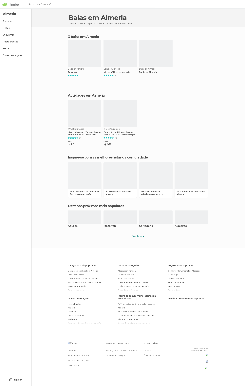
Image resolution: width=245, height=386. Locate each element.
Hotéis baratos (74, 304)
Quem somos (74, 365)
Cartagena (146, 226)
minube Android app (115, 355)
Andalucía (72, 319)
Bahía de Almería (148, 72)
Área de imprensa (152, 355)
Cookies (72, 350)
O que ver (8, 35)
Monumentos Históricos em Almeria (84, 282)
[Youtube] (206, 344)
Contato (147, 350)
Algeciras (181, 226)
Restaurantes (10, 41)
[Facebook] (192, 344)
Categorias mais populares (82, 265)
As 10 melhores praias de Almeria (118, 192)
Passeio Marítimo (176, 278)
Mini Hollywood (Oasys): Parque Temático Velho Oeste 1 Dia (84, 133)
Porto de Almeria (176, 282)
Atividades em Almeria (86, 95)
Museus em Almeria (77, 286)
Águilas (73, 226)
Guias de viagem (12, 55)
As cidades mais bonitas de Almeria (191, 192)
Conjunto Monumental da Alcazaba (184, 271)
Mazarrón (110, 226)
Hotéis (6, 28)
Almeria (71, 308)
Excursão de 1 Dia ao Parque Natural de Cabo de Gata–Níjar (119, 133)
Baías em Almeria (126, 275)
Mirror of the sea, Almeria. (117, 72)
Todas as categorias (128, 265)
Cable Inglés (173, 275)
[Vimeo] (201, 344)
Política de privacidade (78, 355)
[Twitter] (197, 344)
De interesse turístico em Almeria (83, 278)
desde (70, 141)
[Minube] (10, 4)
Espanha (72, 311)
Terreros (72, 72)
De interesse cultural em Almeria (83, 271)
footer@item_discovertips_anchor (122, 350)
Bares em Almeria (126, 278)
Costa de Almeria (76, 315)
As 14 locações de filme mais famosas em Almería (84, 192)
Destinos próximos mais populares (96, 206)
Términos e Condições (78, 360)
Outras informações (78, 298)
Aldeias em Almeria (127, 271)
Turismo (7, 21)
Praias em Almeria (76, 275)
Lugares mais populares (180, 265)
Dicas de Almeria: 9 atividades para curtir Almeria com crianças (152, 192)
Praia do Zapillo (175, 286)
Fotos (6, 48)
